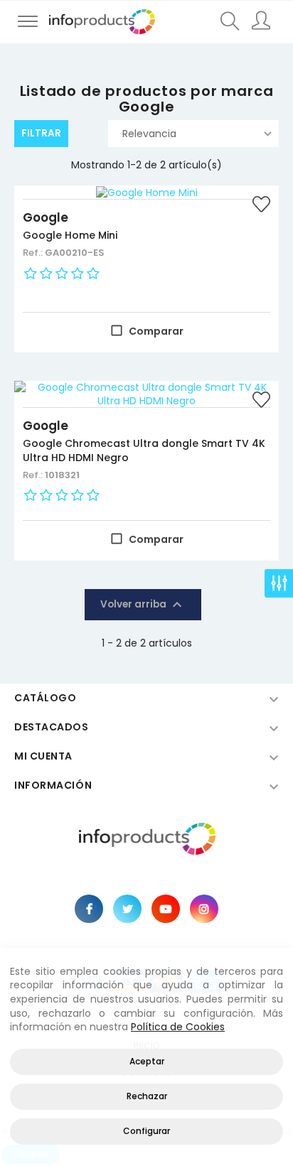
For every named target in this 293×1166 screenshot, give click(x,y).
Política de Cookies (178, 1027)
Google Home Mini (70, 235)
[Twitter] (127, 909)
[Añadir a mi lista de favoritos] (261, 206)
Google (45, 217)
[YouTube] (165, 909)
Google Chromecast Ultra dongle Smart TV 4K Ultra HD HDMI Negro (144, 450)
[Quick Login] (262, 22)
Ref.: (34, 252)
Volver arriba (143, 604)
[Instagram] (204, 909)
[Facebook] (89, 909)
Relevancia (149, 133)
